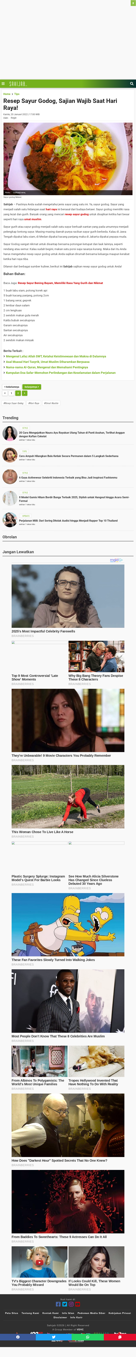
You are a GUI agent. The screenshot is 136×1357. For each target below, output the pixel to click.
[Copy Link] (120, 1337)
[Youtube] (77, 1304)
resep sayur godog (77, 214)
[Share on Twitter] (54, 1337)
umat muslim (32, 219)
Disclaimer (60, 1317)
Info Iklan (68, 1313)
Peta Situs (11, 1313)
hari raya (51, 209)
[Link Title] (4, 84)
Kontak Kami (50, 1313)
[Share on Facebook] (18, 1337)
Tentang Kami (30, 1313)
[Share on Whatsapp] (88, 1337)
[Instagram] (71, 1304)
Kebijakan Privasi (120, 1313)
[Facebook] (58, 1304)
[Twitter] (64, 1304)
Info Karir (76, 1317)
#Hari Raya (33, 403)
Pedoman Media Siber (91, 1313)
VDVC (80, 1329)
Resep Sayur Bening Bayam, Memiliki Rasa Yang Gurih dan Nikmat (60, 283)
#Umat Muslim (51, 403)
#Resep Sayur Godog (13, 403)
